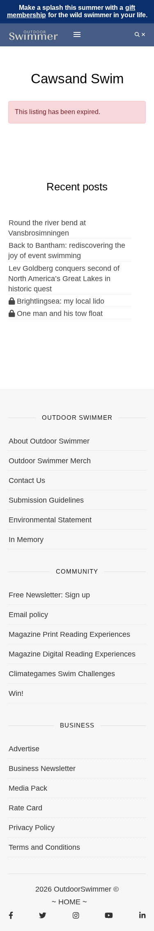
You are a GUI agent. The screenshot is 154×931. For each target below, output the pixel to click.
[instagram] (75, 915)
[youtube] (108, 915)
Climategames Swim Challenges (62, 674)
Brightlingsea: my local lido (59, 301)
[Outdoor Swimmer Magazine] (33, 35)
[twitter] (43, 915)
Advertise (24, 749)
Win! (16, 693)
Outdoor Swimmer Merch (50, 461)
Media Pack (28, 788)
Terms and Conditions (44, 847)
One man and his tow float (59, 313)
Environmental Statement (50, 520)
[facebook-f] (11, 915)
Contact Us (27, 480)
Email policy (28, 615)
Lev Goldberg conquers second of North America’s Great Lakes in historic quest (64, 278)
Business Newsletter (42, 768)
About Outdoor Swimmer (49, 441)
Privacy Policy (32, 827)
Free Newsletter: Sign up (49, 595)
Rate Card (25, 808)
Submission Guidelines (46, 500)
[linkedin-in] (142, 915)
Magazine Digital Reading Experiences (72, 654)
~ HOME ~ (69, 902)
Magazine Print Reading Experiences (69, 634)
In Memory (26, 539)
